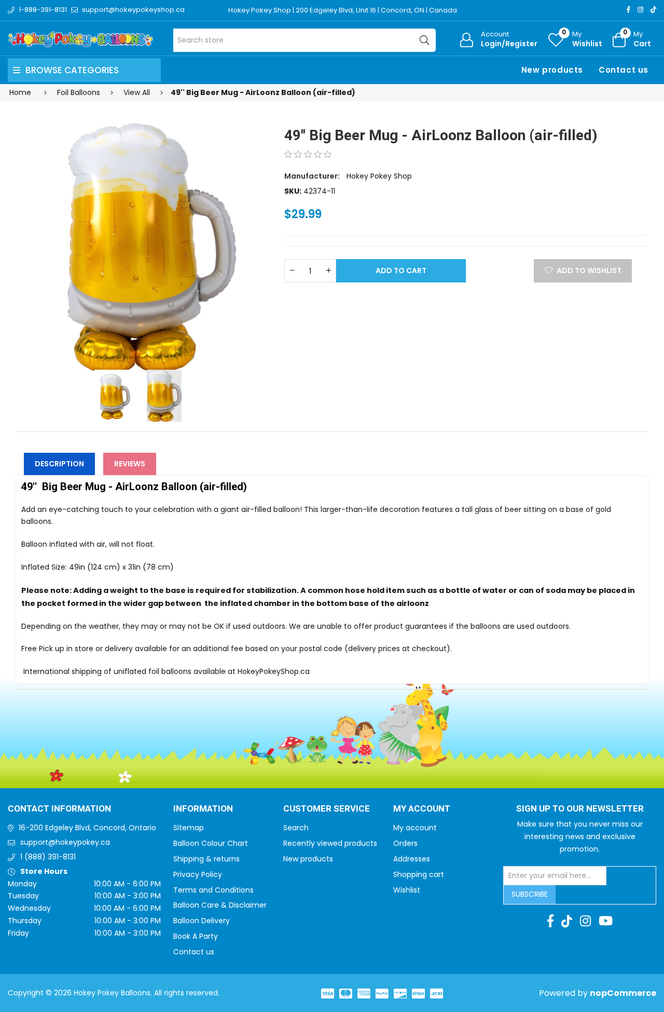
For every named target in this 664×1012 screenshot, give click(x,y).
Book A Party (195, 936)
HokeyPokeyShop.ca (274, 671)
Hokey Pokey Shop (379, 176)
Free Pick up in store (57, 648)
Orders (405, 843)
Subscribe (529, 894)
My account (415, 827)
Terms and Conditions (213, 890)
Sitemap (188, 827)
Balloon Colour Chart (210, 843)
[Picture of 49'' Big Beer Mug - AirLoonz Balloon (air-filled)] (144, 244)
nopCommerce (623, 993)
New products (552, 69)
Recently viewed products (330, 843)
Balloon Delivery (201, 920)
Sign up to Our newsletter (580, 809)
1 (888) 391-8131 (48, 857)
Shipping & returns (206, 859)
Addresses (411, 859)
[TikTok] (653, 9)
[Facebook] (628, 9)
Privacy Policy (197, 874)
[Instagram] (640, 9)
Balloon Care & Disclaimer (220, 905)
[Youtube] (606, 921)
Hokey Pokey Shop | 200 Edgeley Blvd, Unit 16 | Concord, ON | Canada (342, 10)
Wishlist (406, 890)
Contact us (623, 69)
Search (296, 827)
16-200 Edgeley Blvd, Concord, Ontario (87, 827)
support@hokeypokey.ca (65, 842)
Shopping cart (418, 874)
